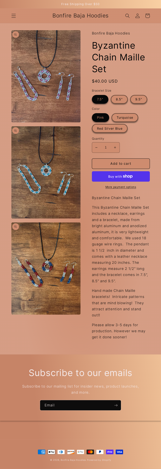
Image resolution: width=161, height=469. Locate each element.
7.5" (100, 99)
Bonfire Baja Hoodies (73, 460)
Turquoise (125, 117)
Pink (100, 117)
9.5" (138, 99)
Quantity (98, 138)
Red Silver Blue (110, 128)
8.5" (119, 99)
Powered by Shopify (99, 460)
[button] (14, 16)
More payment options (120, 187)
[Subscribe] (116, 405)
